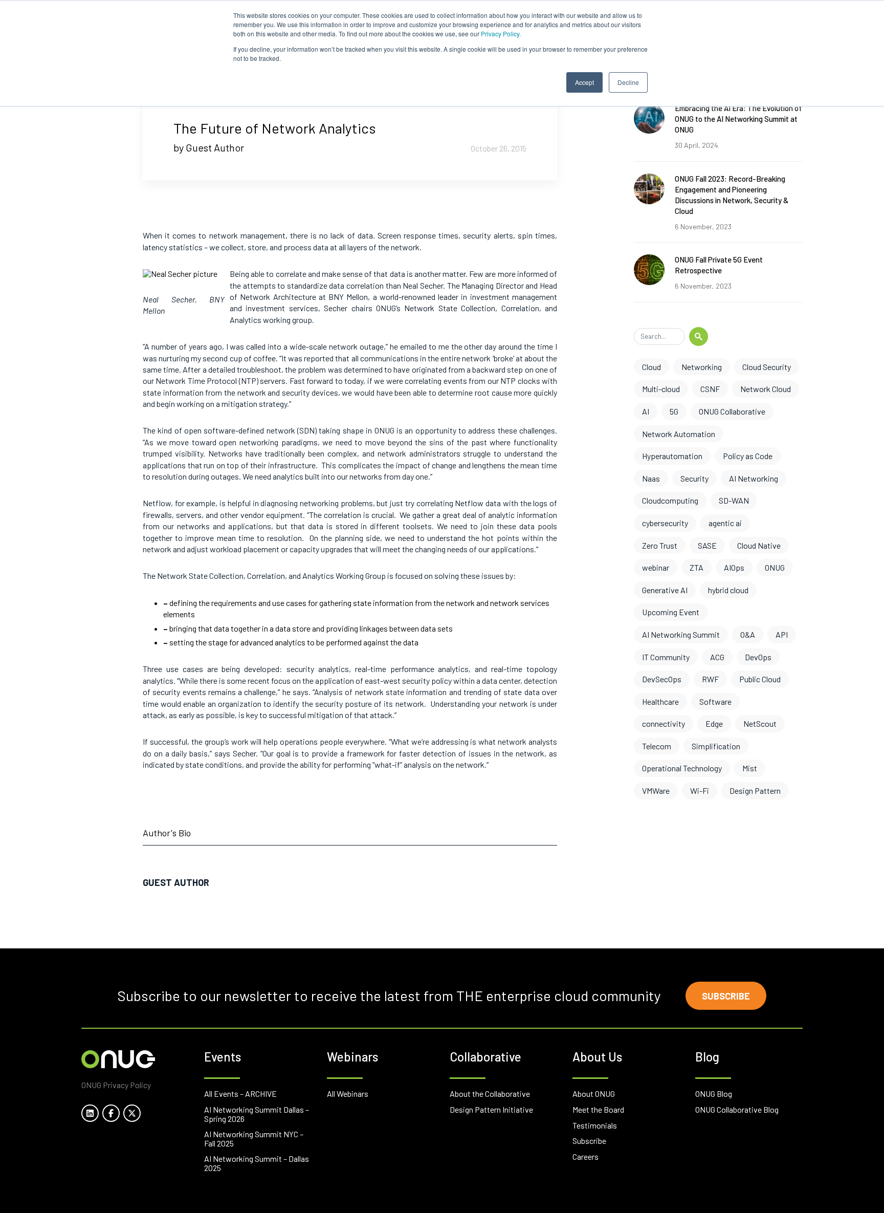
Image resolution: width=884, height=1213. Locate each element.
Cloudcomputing (670, 500)
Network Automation (678, 434)
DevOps (758, 657)
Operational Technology (682, 768)
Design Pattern (755, 790)
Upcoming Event (670, 612)
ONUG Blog (713, 1093)
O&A (747, 634)
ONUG (775, 567)
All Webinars (347, 1093)
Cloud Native (759, 545)
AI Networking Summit (681, 634)
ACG (717, 657)
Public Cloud (760, 679)
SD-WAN (734, 500)
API (782, 634)
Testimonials (594, 1125)
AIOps (734, 567)
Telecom (656, 746)
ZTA (696, 567)
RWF (710, 679)
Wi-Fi (699, 790)
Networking (701, 367)
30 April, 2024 (696, 145)
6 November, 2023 (703, 226)
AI (645, 411)
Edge (714, 723)
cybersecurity (665, 523)
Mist (749, 768)
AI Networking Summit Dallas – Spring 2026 (256, 1113)
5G (674, 411)
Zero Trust (659, 545)
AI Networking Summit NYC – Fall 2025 (253, 1138)
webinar (655, 567)
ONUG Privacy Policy (116, 1085)
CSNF (710, 389)
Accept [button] (584, 82)
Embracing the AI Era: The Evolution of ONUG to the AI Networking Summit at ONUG (738, 118)
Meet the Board (598, 1109)
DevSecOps (661, 679)
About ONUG (593, 1093)
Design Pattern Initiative (491, 1109)
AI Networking (753, 478)
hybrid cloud (728, 590)
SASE (707, 545)
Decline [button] (628, 82)
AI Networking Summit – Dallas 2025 (256, 1163)
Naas (651, 478)
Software (715, 701)
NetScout (760, 723)
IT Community (666, 657)
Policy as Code (747, 456)
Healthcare (660, 701)
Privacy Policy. (501, 33)
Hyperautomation (672, 456)
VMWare (656, 790)
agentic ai (725, 523)
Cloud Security (766, 367)
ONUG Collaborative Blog (737, 1109)
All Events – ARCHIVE (240, 1093)
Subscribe (726, 996)
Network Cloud (765, 389)
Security (694, 478)
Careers (585, 1156)
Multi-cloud (661, 389)
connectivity (663, 723)
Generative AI (665, 590)
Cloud (651, 367)
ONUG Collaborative (732, 411)
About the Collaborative (490, 1093)
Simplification (716, 746)
